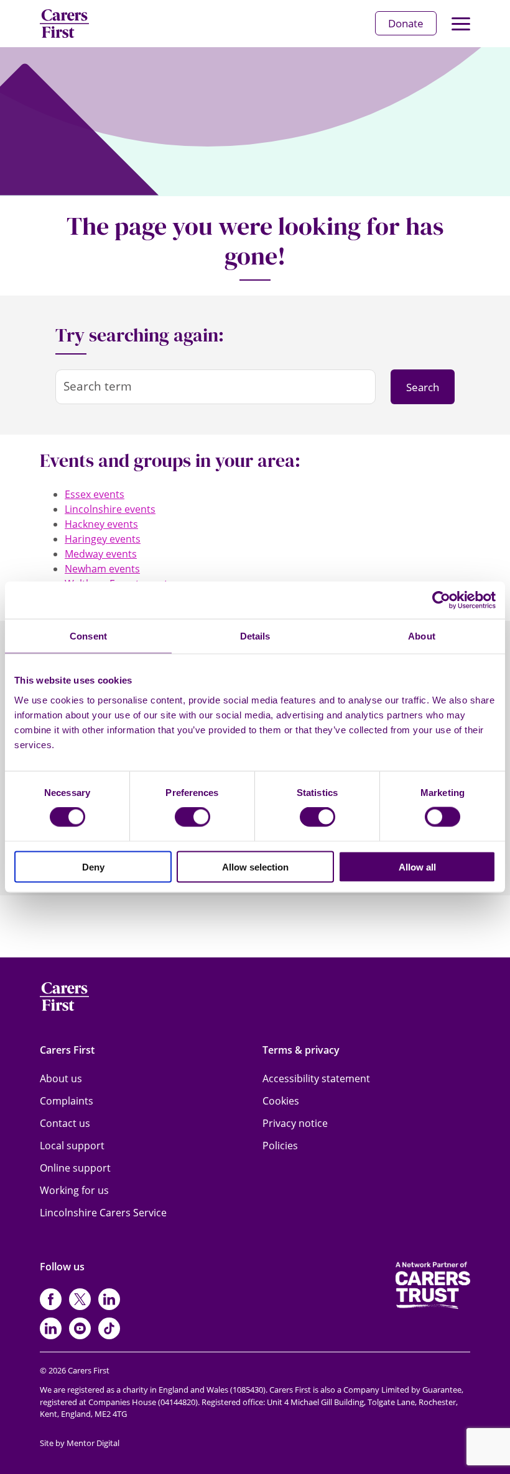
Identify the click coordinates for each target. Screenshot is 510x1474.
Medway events (101, 554)
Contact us (65, 1123)
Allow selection (255, 866)
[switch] (192, 817)
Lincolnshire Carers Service (103, 1212)
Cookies (280, 1101)
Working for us (74, 1190)
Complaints (66, 1101)
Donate (406, 23)
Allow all (417, 866)
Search (422, 387)
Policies (280, 1145)
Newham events (102, 569)
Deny (93, 866)
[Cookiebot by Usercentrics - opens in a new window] (441, 600)
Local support (72, 1145)
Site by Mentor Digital (79, 1443)
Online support (75, 1168)
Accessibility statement (316, 1078)
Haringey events (103, 539)
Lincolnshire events (110, 509)
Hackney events (101, 524)
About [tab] (421, 636)
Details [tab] (255, 636)
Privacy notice (295, 1123)
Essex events (94, 494)
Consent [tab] (88, 636)
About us (61, 1078)
